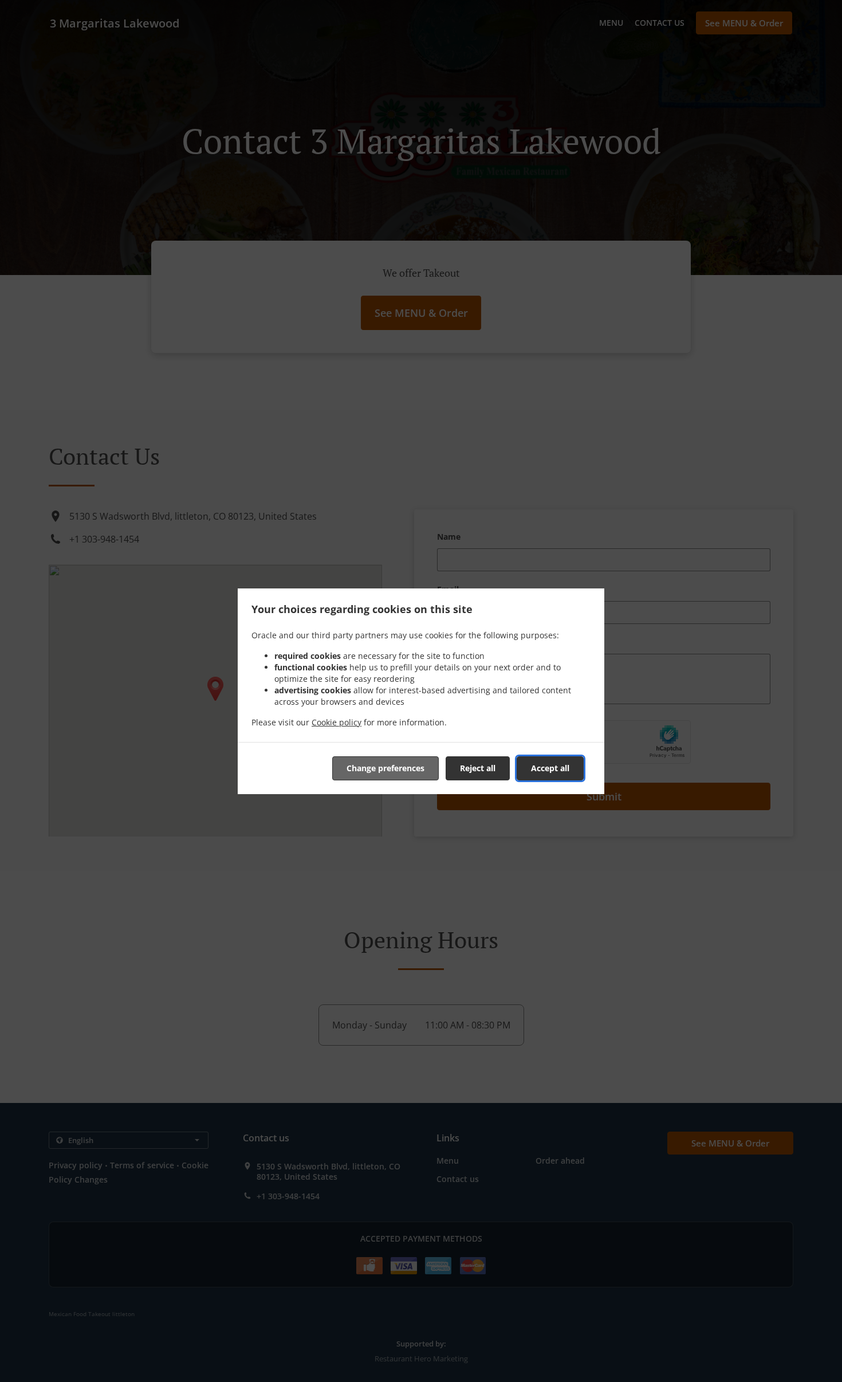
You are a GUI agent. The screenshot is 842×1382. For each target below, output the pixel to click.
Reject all (477, 768)
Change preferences (385, 768)
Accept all (550, 768)
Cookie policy (336, 722)
